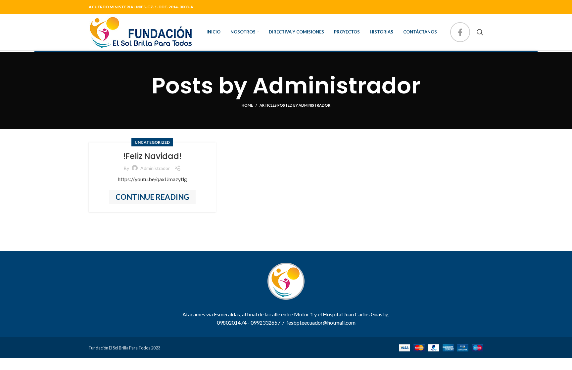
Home (247, 105)
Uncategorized (152, 142)
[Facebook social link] (460, 32)
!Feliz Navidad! (152, 156)
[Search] (480, 32)
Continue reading (152, 196)
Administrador (336, 85)
